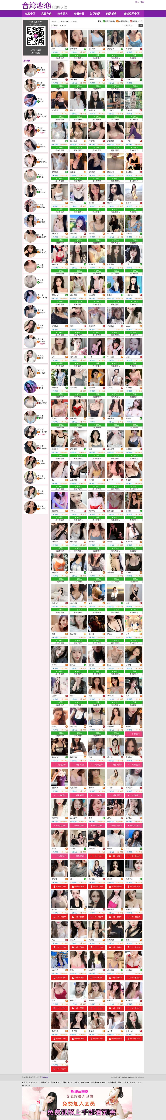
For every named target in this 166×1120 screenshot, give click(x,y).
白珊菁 (42, 342)
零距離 (42, 222)
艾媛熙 (42, 85)
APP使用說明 (36, 50)
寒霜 (41, 418)
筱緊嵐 (42, 313)
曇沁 (41, 358)
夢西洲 (42, 478)
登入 (137, 2)
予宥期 (42, 70)
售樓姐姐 (43, 448)
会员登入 (62, 13)
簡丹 (41, 282)
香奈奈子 (43, 252)
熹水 (41, 388)
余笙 (41, 177)
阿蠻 (41, 267)
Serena (42, 147)
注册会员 (79, 13)
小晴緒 (42, 463)
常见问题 (95, 13)
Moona (42, 192)
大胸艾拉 (43, 117)
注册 (142, 2)
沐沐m (42, 207)
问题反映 (111, 13)
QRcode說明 (35, 53)
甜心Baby (43, 297)
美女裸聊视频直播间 (125, 1077)
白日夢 (42, 509)
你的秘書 (43, 403)
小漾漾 (42, 373)
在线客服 (45, 1077)
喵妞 (41, 328)
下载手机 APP (35, 22)
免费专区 (30, 13)
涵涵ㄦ (42, 493)
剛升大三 (43, 162)
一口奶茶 (43, 432)
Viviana (43, 130)
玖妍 (41, 101)
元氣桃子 (43, 237)
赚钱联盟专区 (132, 13)
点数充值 (46, 13)
